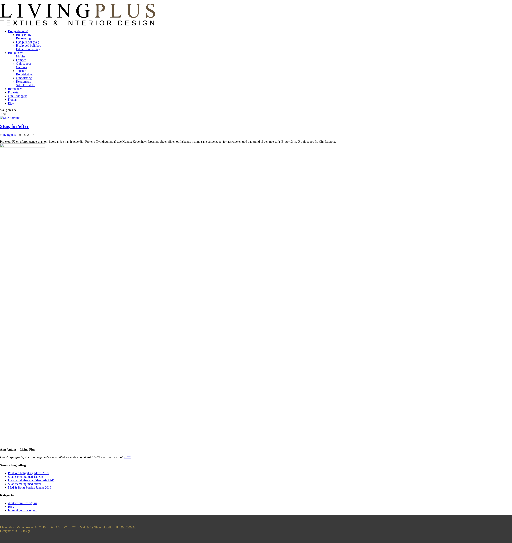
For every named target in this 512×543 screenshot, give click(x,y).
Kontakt (13, 99)
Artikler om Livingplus (22, 503)
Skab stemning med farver (24, 484)
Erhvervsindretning (28, 49)
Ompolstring (24, 78)
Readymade (23, 81)
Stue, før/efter (14, 126)
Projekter (13, 92)
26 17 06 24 (128, 527)
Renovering (23, 38)
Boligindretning (18, 31)
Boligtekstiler (24, 74)
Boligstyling (23, 34)
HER (127, 457)
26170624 (6, 1)
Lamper (21, 60)
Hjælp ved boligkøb (28, 45)
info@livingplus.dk (99, 527)
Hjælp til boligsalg (27, 42)
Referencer (15, 88)
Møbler (20, 56)
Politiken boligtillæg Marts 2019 (28, 473)
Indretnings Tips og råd (22, 510)
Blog (11, 103)
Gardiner (21, 67)
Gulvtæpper (23, 63)
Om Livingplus (17, 96)
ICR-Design (22, 531)
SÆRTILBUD (25, 85)
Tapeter (20, 70)
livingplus (9, 134)
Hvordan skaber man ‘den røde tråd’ (31, 480)
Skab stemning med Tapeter (25, 476)
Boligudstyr (15, 52)
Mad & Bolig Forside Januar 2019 (29, 487)
